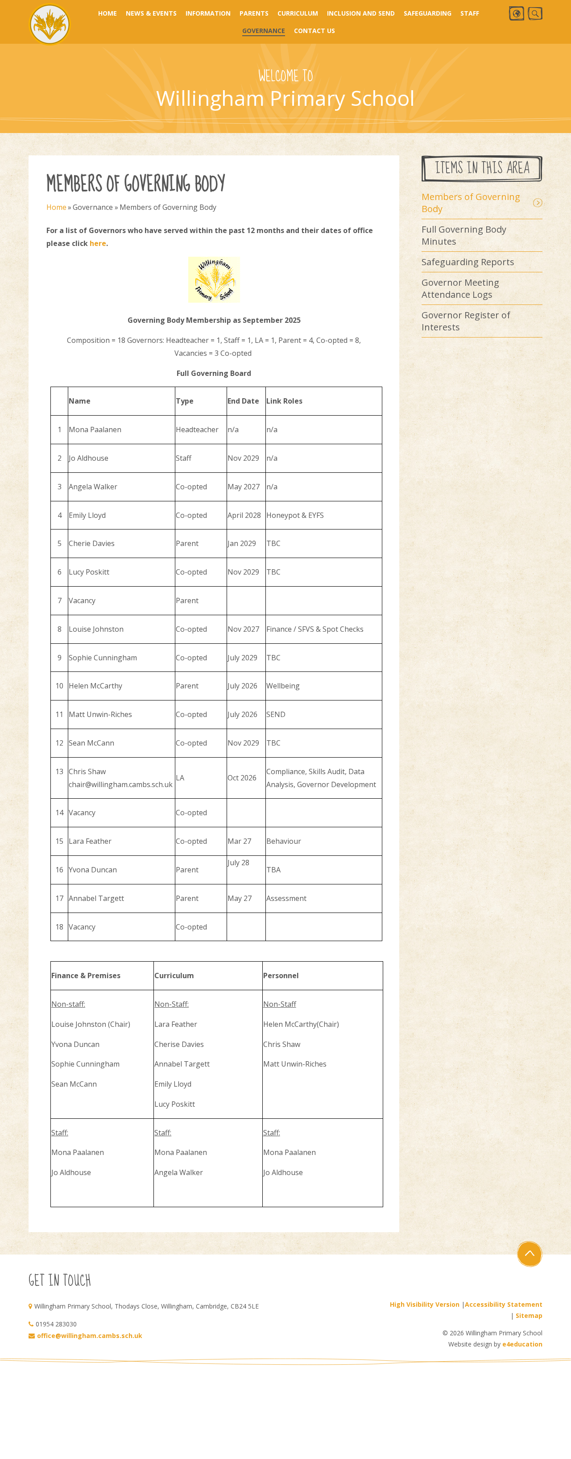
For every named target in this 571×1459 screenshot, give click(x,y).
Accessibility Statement (503, 1304)
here (98, 243)
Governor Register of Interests (466, 321)
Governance (93, 207)
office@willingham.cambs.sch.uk (89, 1335)
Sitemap (529, 1315)
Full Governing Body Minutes (464, 235)
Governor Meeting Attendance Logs (460, 288)
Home (56, 207)
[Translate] (516, 13)
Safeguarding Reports (468, 262)
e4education (522, 1344)
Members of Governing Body (168, 207)
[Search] (535, 13)
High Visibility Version (424, 1304)
